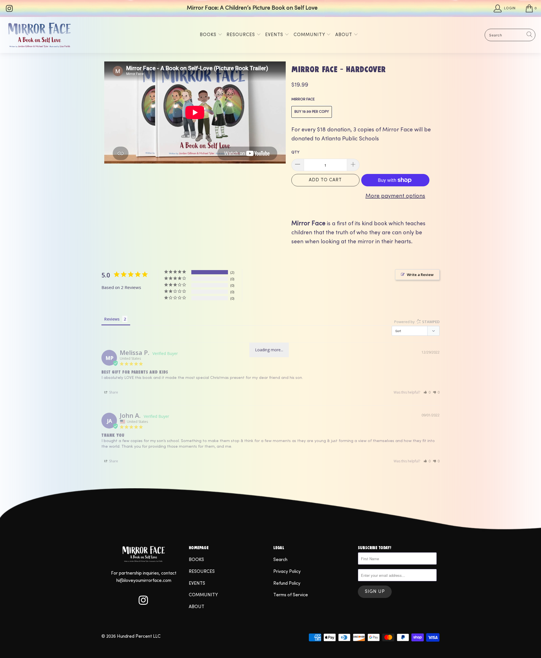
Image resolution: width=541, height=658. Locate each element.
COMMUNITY (310, 35)
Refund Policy (286, 583)
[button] (427, 392)
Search (280, 560)
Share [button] (113, 392)
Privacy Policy (287, 571)
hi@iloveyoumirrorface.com (143, 580)
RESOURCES (241, 35)
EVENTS (275, 35)
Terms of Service (290, 595)
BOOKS (209, 35)
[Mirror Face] (39, 35)
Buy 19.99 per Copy (311, 112)
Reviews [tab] (111, 319)
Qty (295, 152)
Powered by (417, 321)
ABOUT (344, 35)
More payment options (395, 196)
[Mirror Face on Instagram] (8, 8)
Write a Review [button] (420, 274)
